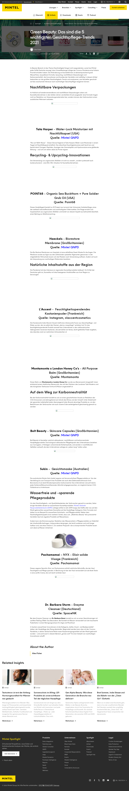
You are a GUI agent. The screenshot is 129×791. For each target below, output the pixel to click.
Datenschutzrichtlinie (115, 746)
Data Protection (114, 743)
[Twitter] (99, 780)
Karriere (67, 746)
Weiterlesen (6, 720)
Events (84, 1)
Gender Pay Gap (114, 749)
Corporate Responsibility (72, 751)
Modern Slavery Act (115, 757)
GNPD (44, 749)
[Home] (31, 24)
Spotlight (78, 7)
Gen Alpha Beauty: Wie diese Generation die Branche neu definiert (78, 695)
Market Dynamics (47, 757)
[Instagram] (90, 780)
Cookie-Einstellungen (115, 741)
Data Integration (47, 741)
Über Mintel (62, 1)
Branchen (65, 7)
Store (89, 1)
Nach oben (8, 760)
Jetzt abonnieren (9, 753)
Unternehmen (69, 737)
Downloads (67, 15)
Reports (44, 762)
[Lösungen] (57, 7)
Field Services (46, 743)
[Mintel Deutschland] (12, 7)
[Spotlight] (83, 7)
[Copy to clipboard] (98, 54)
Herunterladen (19, 1)
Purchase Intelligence (49, 759)
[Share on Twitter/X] (90, 54)
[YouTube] (108, 780)
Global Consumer (48, 746)
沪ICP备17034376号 (46, 785)
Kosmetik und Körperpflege (52, 23)
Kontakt (70, 1)
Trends (44, 767)
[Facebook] (94, 780)
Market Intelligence (70, 759)
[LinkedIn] (103, 780)
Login (95, 1)
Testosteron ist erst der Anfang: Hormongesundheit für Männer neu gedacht (16, 695)
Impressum (112, 751)
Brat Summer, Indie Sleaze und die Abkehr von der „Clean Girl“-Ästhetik (111, 695)
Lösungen (52, 7)
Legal (111, 737)
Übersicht (39, 15)
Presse (77, 1)
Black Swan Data (69, 743)
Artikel (89, 743)
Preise (104, 7)
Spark (44, 765)
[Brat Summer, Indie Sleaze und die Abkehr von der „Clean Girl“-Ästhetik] (112, 677)
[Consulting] (96, 7)
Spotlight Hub (91, 754)
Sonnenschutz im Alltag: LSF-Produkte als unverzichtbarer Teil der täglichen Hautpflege (47, 695)
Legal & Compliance (115, 754)
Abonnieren (90, 741)
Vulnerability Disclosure (71, 767)
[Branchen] (70, 7)
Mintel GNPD (70, 137)
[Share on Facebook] (86, 54)
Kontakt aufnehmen (118, 7)
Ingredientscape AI (48, 751)
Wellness (45, 770)
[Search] (126, 2)
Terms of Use (113, 759)
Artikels (52, 15)
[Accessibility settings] (120, 2)
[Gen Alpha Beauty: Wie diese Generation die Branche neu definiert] (80, 677)
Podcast (93, 15)
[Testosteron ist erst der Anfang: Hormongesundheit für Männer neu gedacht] (17, 677)
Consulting (91, 7)
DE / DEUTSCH (108, 1)
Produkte (46, 737)
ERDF (66, 754)
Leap (44, 754)
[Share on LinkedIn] (94, 54)
